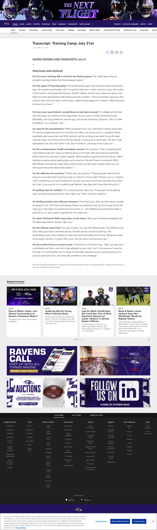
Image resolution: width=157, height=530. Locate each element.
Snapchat (129, 450)
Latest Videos (68, 426)
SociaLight (48, 452)
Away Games (90, 456)
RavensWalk (111, 462)
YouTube (129, 454)
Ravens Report (68, 447)
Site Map (10, 467)
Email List (129, 431)
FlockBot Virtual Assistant (10, 448)
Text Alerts (90, 464)
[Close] (153, 521)
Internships (9, 433)
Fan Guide (111, 452)
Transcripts (48, 481)
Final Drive (68, 439)
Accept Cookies (139, 521)
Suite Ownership (90, 452)
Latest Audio (68, 430)
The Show (68, 443)
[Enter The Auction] (42, 392)
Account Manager (90, 431)
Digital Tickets (90, 460)
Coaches (29, 437)
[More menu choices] (93, 24)
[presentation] (149, 340)
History (29, 445)
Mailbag (48, 448)
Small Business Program (10, 462)
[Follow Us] (115, 392)
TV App (129, 435)
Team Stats (29, 433)
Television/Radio (68, 465)
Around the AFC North (48, 464)
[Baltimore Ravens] (78, 510)
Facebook (129, 439)
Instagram (129, 447)
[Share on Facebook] (107, 54)
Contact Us (9, 426)
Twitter (129, 443)
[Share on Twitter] (112, 54)
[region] (78, 521)
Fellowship (10, 437)
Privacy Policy (21, 528)
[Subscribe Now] (42, 360)
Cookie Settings (101, 521)
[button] (75, 339)
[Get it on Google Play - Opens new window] (86, 500)
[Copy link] (121, 52)
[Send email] (116, 54)
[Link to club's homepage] (6, 24)
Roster (30, 426)
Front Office (29, 441)
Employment (10, 430)
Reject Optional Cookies (120, 521)
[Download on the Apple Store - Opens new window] (70, 500)
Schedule (111, 426)
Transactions (29, 430)
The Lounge (68, 456)
